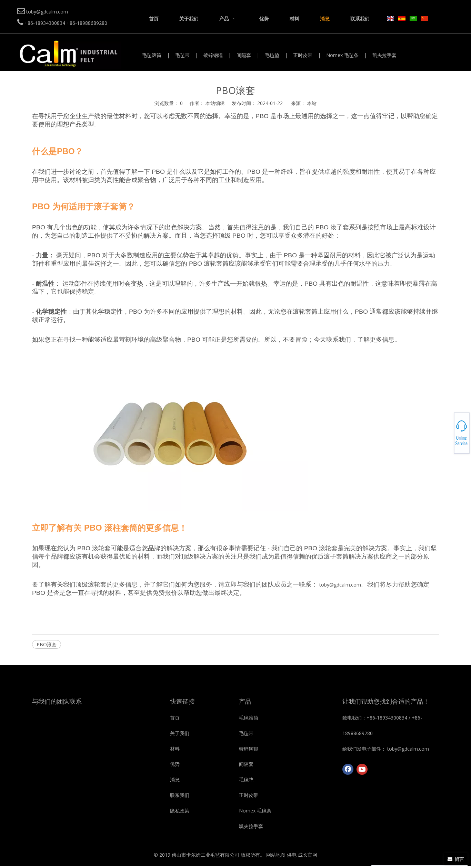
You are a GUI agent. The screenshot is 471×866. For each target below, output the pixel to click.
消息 (175, 779)
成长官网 (307, 854)
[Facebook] (347, 769)
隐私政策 (179, 810)
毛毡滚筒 (151, 55)
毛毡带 (182, 55)
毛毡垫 (272, 55)
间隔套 (244, 55)
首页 (175, 717)
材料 (175, 748)
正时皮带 (302, 55)
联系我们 (179, 795)
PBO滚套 (47, 644)
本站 (312, 103)
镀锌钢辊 (213, 55)
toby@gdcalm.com (340, 584)
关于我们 (179, 733)
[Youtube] (362, 769)
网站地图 (275, 854)
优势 (175, 764)
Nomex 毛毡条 (342, 55)
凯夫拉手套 (384, 55)
